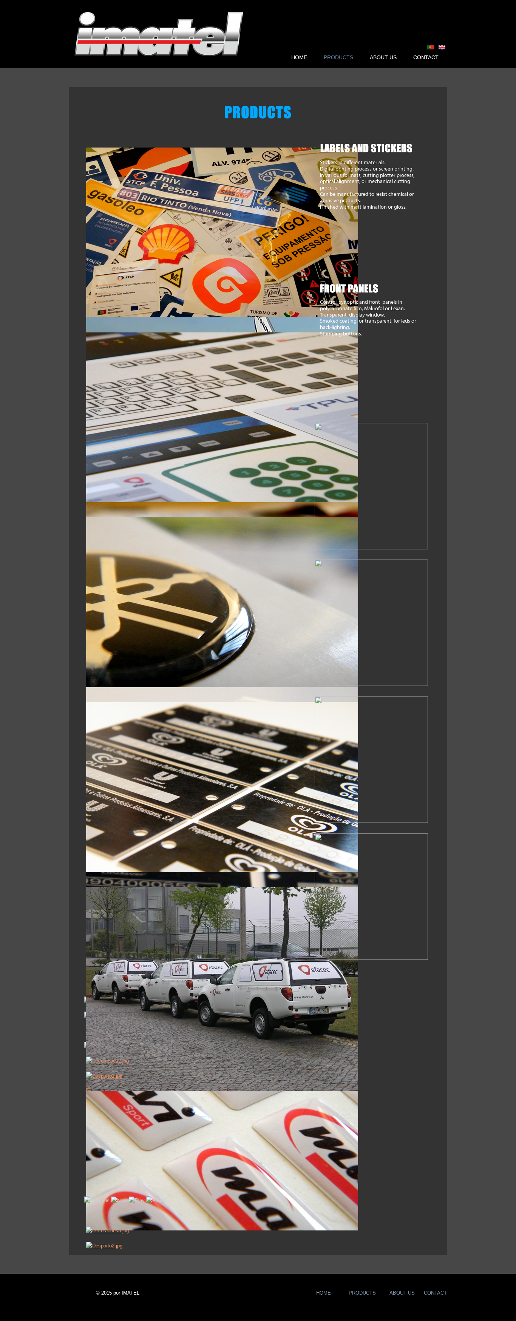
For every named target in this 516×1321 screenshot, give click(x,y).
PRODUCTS (338, 57)
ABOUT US (383, 57)
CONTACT (426, 57)
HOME (299, 57)
